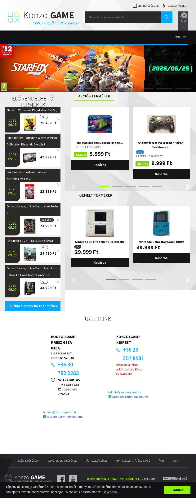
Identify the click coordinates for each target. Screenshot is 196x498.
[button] (178, 37)
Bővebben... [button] (111, 492)
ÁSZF (162, 460)
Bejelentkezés (177, 5)
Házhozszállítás (96, 460)
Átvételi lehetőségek (62, 460)
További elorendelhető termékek (33, 306)
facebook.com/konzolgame (65, 416)
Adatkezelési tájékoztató (133, 460)
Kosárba (100, 165)
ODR (175, 460)
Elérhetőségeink (148, 5)
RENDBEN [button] (177, 489)
